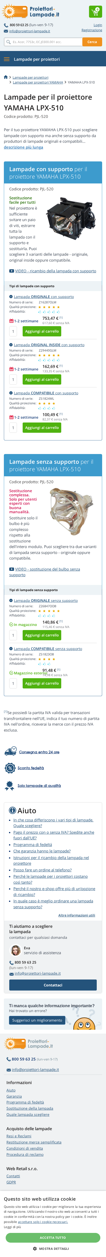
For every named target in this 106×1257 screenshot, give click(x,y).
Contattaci (53, 985)
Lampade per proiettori (30, 77)
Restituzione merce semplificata (33, 1142)
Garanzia (14, 1096)
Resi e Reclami (18, 1136)
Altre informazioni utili (76, 915)
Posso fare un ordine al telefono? (42, 869)
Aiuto (10, 1090)
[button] (53, 1248)
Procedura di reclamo (24, 1154)
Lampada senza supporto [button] (46, 600)
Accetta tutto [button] (53, 1237)
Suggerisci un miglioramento (37, 1020)
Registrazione (92, 30)
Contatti (13, 1175)
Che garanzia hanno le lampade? (41, 850)
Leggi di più (12, 1227)
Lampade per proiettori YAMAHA (38, 82)
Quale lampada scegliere (27, 1114)
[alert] (53, 1224)
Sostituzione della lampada (29, 1108)
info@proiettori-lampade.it (29, 31)
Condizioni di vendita (24, 1148)
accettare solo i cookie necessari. (43, 1222)
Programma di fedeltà (25, 1102)
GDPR (11, 1182)
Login (98, 25)
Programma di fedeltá (32, 844)
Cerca (92, 41)
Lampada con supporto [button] (44, 296)
